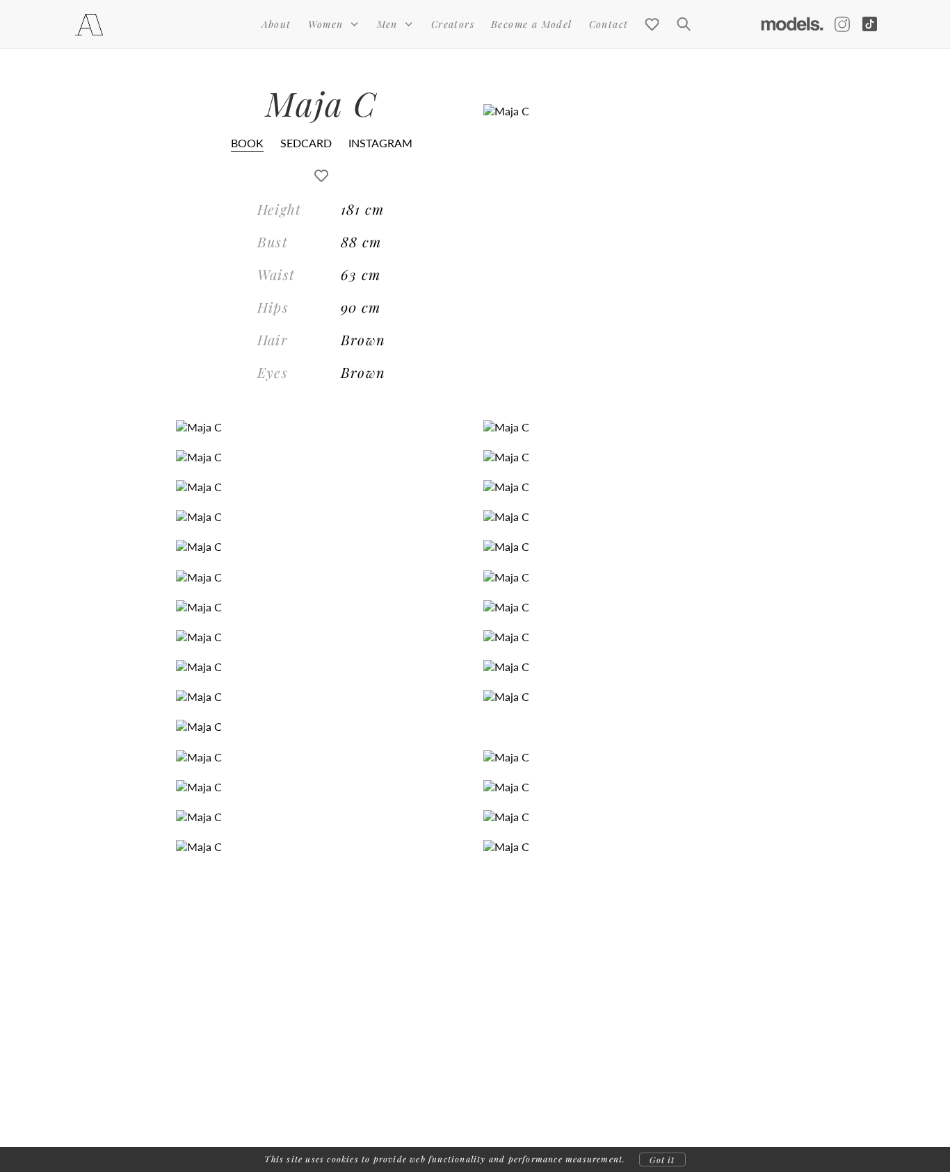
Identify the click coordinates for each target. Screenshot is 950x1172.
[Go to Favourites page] (652, 24)
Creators (452, 24)
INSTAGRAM (380, 142)
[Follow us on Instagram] (842, 24)
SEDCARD (306, 142)
